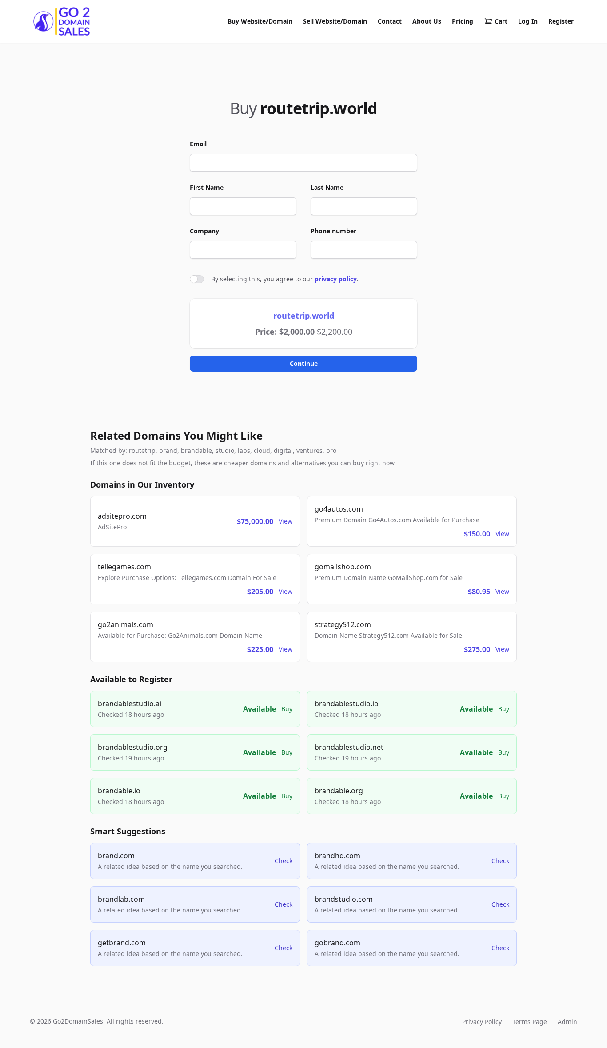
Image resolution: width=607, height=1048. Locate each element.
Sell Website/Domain (335, 21)
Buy (286, 708)
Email (198, 144)
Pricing (462, 21)
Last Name (327, 187)
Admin (567, 1021)
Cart (501, 21)
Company (204, 231)
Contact (390, 21)
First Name (207, 187)
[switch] (197, 279)
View (285, 521)
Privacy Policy (482, 1021)
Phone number (333, 231)
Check (283, 860)
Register (561, 21)
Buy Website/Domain (260, 21)
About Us (426, 21)
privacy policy (336, 279)
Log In (528, 21)
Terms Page (529, 1021)
